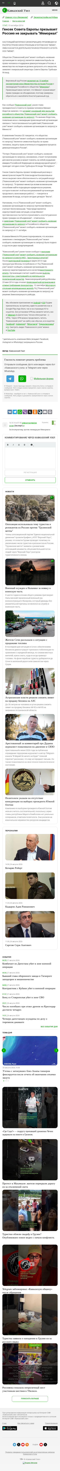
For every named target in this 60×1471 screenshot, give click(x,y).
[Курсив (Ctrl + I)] (13, 444)
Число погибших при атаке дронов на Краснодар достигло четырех (28, 1008)
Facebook (10, 324)
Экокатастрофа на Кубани (45, 17)
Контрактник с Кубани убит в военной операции (28, 988)
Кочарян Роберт (13, 868)
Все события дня (49, 1027)
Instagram (20, 324)
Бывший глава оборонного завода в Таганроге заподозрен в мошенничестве (27, 977)
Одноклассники (46, 324)
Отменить (30, 480)
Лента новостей (18, 21)
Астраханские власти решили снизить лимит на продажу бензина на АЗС (29, 699)
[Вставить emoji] (31, 444)
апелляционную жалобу (23, 288)
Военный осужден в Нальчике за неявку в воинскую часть (28, 589)
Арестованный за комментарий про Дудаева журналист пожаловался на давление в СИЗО (29, 745)
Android (36, 303)
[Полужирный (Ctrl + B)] (7, 444)
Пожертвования (51, 1423)
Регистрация (30, 472)
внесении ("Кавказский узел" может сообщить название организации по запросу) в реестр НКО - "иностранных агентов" (29, 255)
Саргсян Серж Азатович (18, 945)
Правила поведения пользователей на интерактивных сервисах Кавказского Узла (30, 1453)
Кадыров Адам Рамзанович (20, 906)
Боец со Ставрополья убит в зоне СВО (23, 997)
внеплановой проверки (19, 261)
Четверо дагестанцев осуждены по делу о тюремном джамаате (24, 1020)
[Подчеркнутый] (19, 444)
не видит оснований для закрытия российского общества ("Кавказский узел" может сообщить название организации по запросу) (29, 114)
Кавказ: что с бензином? (16, 17)
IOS (43, 303)
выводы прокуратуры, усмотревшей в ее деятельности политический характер (26, 276)
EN (9, 3)
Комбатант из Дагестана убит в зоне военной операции (26, 965)
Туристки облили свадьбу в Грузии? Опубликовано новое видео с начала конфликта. (28, 1235)
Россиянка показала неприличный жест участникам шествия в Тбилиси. (23, 1389)
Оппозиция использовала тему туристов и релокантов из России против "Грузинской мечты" (28, 527)
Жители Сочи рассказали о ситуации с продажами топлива (26, 641)
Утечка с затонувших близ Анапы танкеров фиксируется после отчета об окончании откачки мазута (29, 1074)
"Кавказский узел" (23, 105)
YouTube (11, 330)
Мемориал (44, 87)
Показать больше (30, 1398)
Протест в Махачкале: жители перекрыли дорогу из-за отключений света (28, 1185)
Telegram (11, 315)
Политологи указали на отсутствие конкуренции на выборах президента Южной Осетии (29, 801)
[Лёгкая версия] (15, 3)
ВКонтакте (32, 324)
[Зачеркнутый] (24, 444)
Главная (5, 21)
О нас (4, 1423)
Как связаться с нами (25, 1423)
